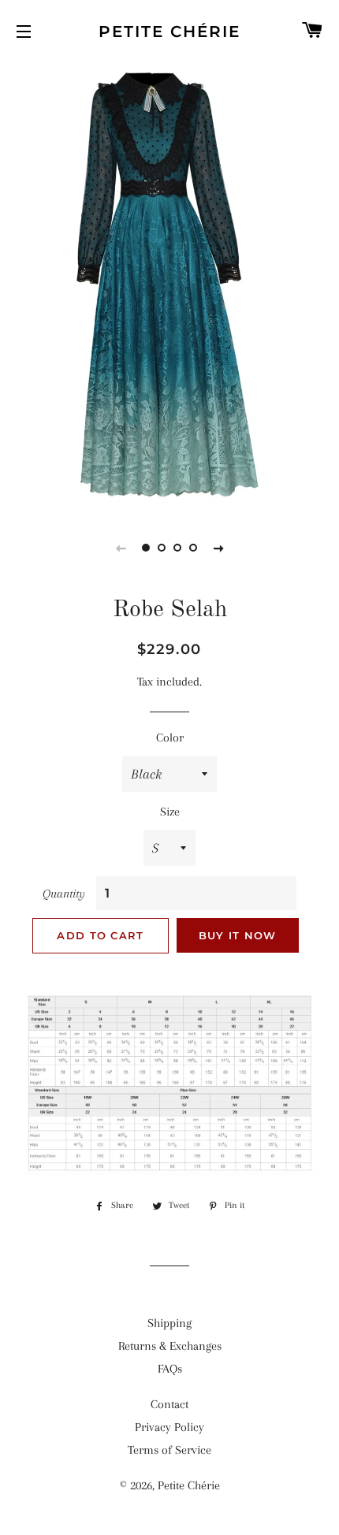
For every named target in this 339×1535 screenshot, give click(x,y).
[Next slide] (218, 547)
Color (170, 737)
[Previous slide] (120, 547)
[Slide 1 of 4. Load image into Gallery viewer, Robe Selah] (146, 548)
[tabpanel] (169, 285)
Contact (169, 1404)
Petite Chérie (169, 31)
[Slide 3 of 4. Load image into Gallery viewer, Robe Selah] (177, 548)
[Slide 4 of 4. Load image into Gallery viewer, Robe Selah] (193, 548)
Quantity (64, 893)
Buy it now (238, 935)
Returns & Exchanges (170, 1346)
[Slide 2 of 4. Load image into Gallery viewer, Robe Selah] (162, 548)
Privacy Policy (169, 1427)
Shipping (169, 1323)
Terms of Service (169, 1450)
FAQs (170, 1369)
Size (170, 812)
